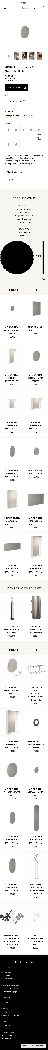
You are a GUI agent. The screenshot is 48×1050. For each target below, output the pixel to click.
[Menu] (5, 9)
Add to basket (14, 87)
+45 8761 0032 (7, 1035)
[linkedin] (32, 962)
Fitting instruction (12, 116)
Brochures (6, 975)
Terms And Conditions (10, 985)
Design (5, 1012)
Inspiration (6, 982)
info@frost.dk (6, 1039)
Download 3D (28, 116)
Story (4, 1005)
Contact (5, 1002)
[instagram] (21, 962)
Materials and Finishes (10, 1015)
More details (12, 172)
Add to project (14, 101)
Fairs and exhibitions (10, 988)
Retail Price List (8, 979)
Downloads (6, 972)
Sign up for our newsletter (33, 1046)
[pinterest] (27, 962)
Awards (5, 1009)
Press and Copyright (9, 992)
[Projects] (38, 8)
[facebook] (16, 962)
